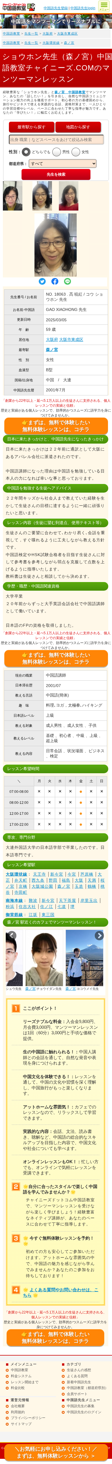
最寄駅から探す (32, 127)
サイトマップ (21, 1424)
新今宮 (56, 874)
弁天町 (20, 880)
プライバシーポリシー (28, 1418)
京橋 (23, 886)
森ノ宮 (69, 42)
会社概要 (18, 1406)
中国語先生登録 (56, 8)
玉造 (79, 886)
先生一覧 (31, 33)
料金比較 (18, 1388)
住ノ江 (46, 906)
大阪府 (48, 33)
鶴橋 (92, 886)
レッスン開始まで (24, 1382)
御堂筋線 (14, 914)
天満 (92, 880)
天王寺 (39, 874)
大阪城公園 (42, 886)
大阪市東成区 (67, 33)
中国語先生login (82, 8)
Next (99, 935)
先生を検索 (56, 174)
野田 (53, 880)
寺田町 (20, 892)
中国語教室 (11, 33)
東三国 (48, 914)
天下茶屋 (67, 900)
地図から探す (78, 127)
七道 (61, 906)
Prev (11, 935)
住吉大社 (27, 906)
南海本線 (14, 900)
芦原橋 (86, 874)
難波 (33, 900)
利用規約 (18, 1412)
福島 (66, 880)
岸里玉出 (89, 900)
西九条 (38, 880)
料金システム (21, 1376)
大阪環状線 (51, 42)
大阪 (79, 880)
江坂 (33, 914)
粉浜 (10, 906)
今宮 (71, 874)
